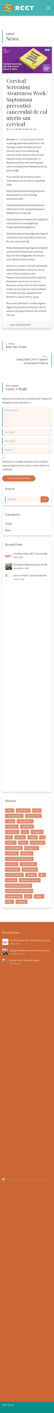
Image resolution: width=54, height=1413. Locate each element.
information (12, 853)
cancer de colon (33, 816)
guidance (10, 843)
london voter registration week (19, 859)
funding (32, 837)
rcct (11, 129)
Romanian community (29, 880)
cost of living (12, 832)
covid (25, 832)
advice (9, 810)
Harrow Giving (37, 843)
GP (42, 837)
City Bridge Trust (25, 821)
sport (28, 896)
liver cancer (26, 853)
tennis (9, 902)
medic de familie (28, 864)
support (39, 896)
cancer (12, 325)
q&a (42, 875)
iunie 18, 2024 (31, 129)
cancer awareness (14, 816)
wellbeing (21, 902)
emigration (37, 832)
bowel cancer (23, 810)
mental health (12, 869)
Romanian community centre (18, 886)
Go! (45, 499)
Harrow (23, 843)
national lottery (30, 869)
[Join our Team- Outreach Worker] (8, 681)
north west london (14, 875)
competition (27, 826)
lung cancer (11, 864)
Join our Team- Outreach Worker (30, 575)
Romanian (11, 880)
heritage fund (31, 848)
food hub (20, 837)
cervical (19, 325)
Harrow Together (14, 848)
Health (18, 129)
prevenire (26, 325)
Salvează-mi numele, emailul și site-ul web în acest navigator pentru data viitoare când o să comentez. (25, 465)
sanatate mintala (13, 896)
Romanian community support (19, 891)
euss (9, 837)
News (8, 530)
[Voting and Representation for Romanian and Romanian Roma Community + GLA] (8, 566)
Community (11, 826)
